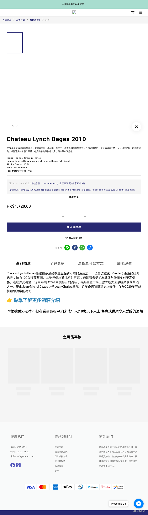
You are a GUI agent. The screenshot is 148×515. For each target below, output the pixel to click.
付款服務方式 (61, 456)
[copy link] (90, 247)
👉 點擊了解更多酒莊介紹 (33, 300)
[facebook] (75, 247)
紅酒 (47, 20)
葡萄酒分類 (35, 20)
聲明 (57, 471)
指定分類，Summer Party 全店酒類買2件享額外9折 (47, 183)
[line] (67, 247)
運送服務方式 (61, 451)
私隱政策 (59, 466)
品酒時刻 (20, 20)
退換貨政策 (60, 461)
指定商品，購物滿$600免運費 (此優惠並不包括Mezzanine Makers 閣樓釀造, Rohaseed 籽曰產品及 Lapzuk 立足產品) (72, 190)
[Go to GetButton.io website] (139, 511)
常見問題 (59, 447)
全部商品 (7, 20)
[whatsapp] (82, 247)
